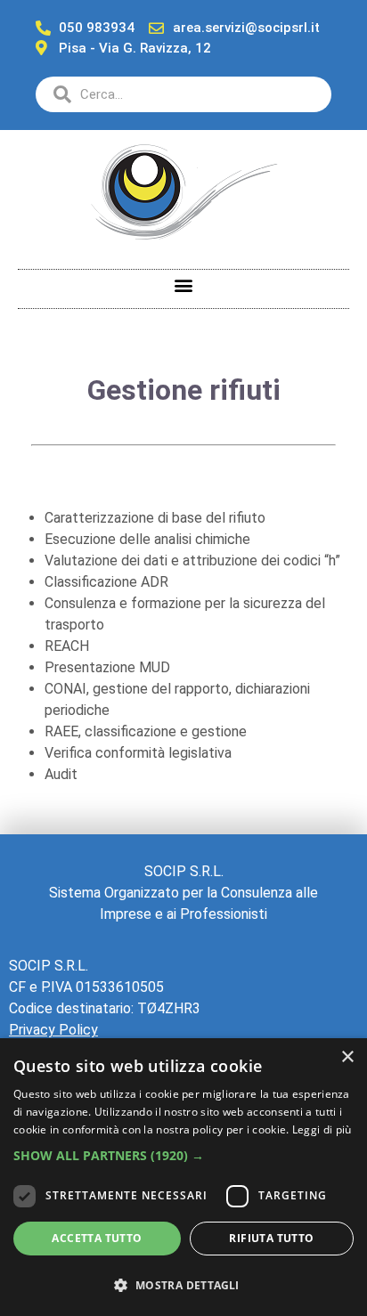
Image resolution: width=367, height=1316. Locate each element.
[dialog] (183, 1177)
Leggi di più (322, 1129)
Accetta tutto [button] (97, 1238)
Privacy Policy (53, 1029)
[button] (184, 284)
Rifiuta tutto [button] (271, 1238)
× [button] (347, 1057)
